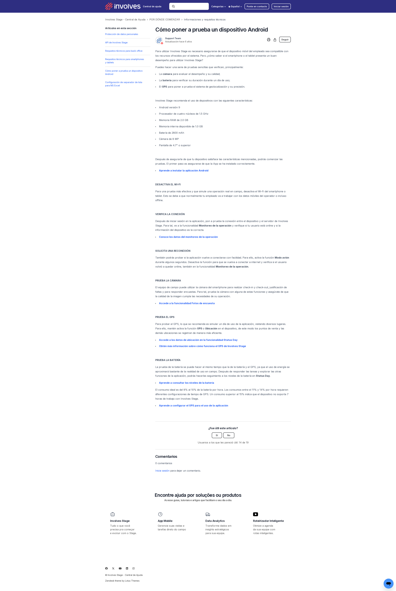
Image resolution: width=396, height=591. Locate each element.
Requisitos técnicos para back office (123, 51)
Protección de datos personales (121, 34)
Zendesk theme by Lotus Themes (122, 580)
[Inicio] (122, 6)
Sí (217, 435)
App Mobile (165, 520)
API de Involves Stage (116, 42)
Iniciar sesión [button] (281, 6)
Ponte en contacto (257, 6)
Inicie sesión (162, 470)
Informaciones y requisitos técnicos (205, 19)
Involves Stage (120, 520)
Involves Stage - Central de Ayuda (125, 19)
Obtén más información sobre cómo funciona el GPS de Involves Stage (202, 346)
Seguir (285, 39)
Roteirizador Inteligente (268, 520)
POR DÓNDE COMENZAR (164, 19)
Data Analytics (215, 520)
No (228, 435)
